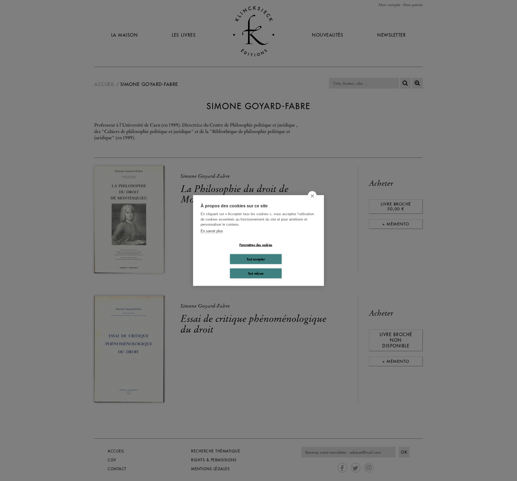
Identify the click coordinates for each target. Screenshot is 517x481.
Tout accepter (256, 259)
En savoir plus (212, 231)
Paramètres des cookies (255, 245)
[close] (312, 195)
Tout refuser (256, 273)
